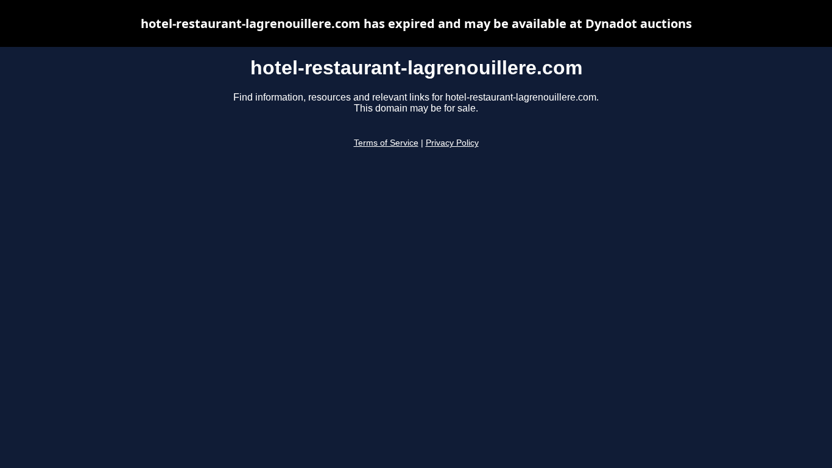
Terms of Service (386, 142)
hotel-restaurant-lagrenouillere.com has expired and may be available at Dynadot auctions (416, 23)
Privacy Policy (452, 142)
